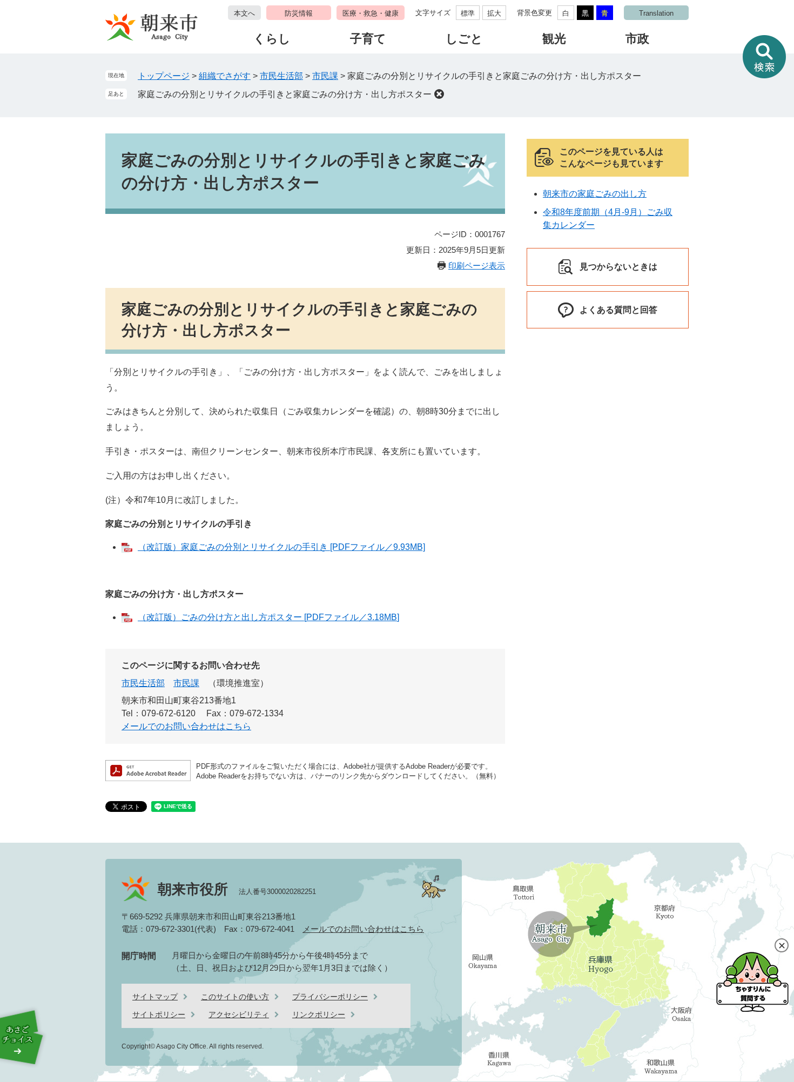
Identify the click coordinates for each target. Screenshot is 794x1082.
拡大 (494, 13)
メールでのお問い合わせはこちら (186, 726)
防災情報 (299, 13)
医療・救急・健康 (370, 13)
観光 (554, 38)
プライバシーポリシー (330, 996)
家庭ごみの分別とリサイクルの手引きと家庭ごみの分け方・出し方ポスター (285, 94)
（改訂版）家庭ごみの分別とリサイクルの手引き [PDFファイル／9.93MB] (281, 547)
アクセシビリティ (238, 1014)
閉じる (782, 945)
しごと (464, 38)
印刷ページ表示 (476, 265)
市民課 (325, 75)
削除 (439, 94)
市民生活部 (281, 75)
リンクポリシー (318, 1014)
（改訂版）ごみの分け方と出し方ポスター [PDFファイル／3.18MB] (268, 617)
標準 (468, 13)
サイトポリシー (158, 1014)
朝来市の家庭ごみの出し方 (595, 193)
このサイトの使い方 (235, 996)
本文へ (244, 13)
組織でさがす (225, 75)
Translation (656, 13)
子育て (368, 38)
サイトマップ (155, 996)
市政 (637, 38)
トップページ (164, 75)
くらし (272, 38)
